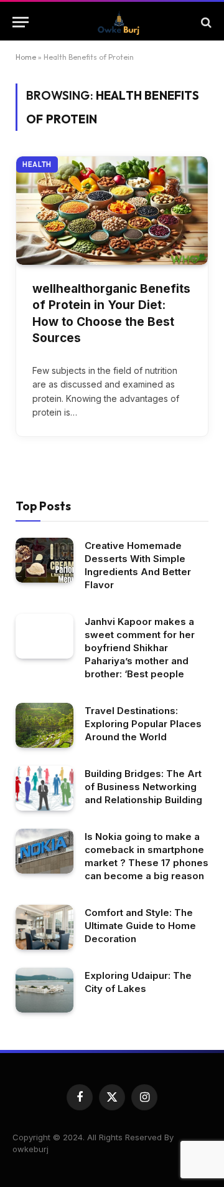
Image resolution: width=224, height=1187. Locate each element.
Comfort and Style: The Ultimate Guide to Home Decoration (140, 926)
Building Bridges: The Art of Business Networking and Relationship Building (143, 787)
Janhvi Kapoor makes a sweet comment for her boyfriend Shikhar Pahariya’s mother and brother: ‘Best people (140, 648)
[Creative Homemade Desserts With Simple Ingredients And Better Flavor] (44, 560)
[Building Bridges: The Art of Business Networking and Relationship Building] (44, 788)
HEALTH (37, 164)
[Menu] (20, 22)
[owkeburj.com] (118, 22)
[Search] (205, 22)
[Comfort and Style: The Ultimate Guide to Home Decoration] (44, 927)
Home (26, 57)
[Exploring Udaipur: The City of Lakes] (44, 990)
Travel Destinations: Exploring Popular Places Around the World (143, 724)
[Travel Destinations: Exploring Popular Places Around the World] (44, 725)
